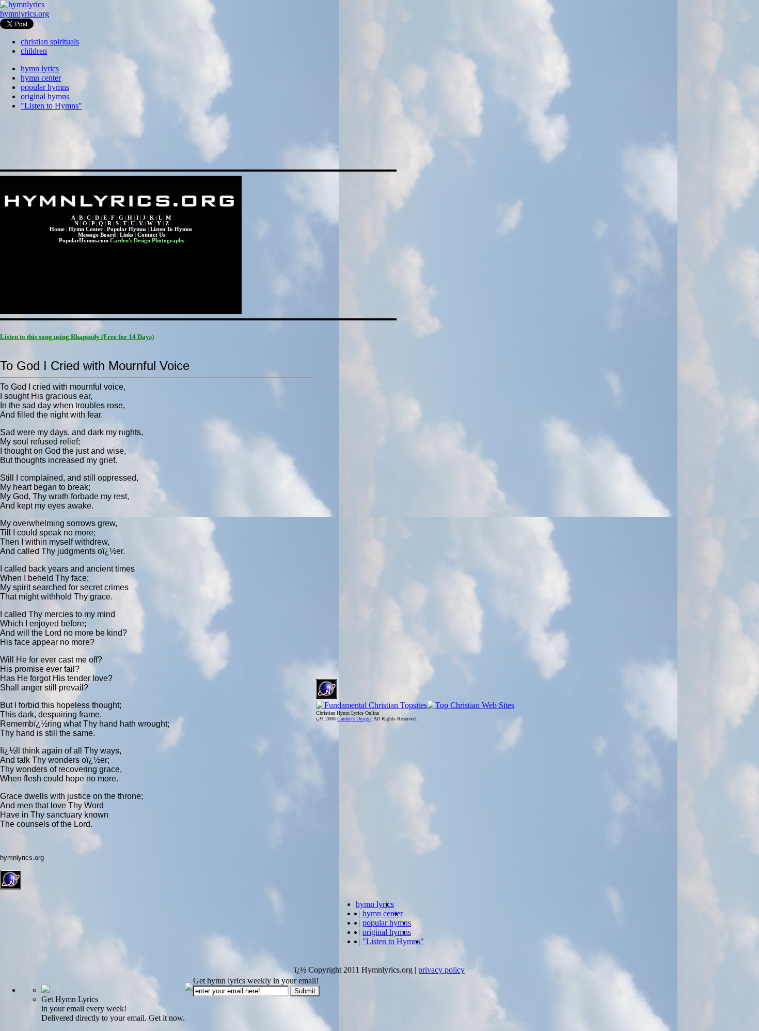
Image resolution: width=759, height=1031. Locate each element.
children (34, 51)
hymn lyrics (40, 68)
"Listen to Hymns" (51, 105)
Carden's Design (354, 718)
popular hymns (45, 87)
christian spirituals (50, 41)
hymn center (41, 77)
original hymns (45, 96)
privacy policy (441, 969)
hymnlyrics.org (24, 13)
